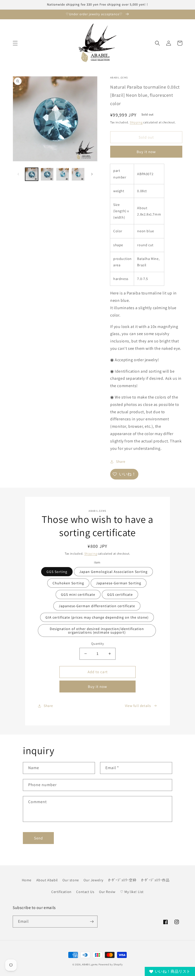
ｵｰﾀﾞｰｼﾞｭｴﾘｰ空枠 (122, 880)
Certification (61, 891)
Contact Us (85, 891)
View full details (138, 705)
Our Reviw (107, 891)
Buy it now (146, 151)
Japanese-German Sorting (118, 583)
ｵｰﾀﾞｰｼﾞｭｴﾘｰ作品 (155, 880)
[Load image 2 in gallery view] (47, 174)
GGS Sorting (56, 571)
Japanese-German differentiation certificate (97, 606)
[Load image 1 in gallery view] (31, 174)
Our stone (70, 880)
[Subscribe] (91, 922)
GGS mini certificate (78, 594)
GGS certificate (120, 594)
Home (26, 880)
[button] (15, 43)
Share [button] (120, 461)
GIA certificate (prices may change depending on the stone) (97, 617)
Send (38, 838)
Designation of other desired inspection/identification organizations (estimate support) (97, 630)
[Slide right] (92, 174)
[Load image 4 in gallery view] (78, 174)
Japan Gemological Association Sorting (113, 571)
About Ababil (47, 880)
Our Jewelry (93, 880)
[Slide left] (18, 174)
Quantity (97, 643)
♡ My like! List (132, 891)
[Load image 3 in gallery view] (62, 174)
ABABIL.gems (90, 964)
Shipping (136, 122)
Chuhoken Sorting (68, 583)
